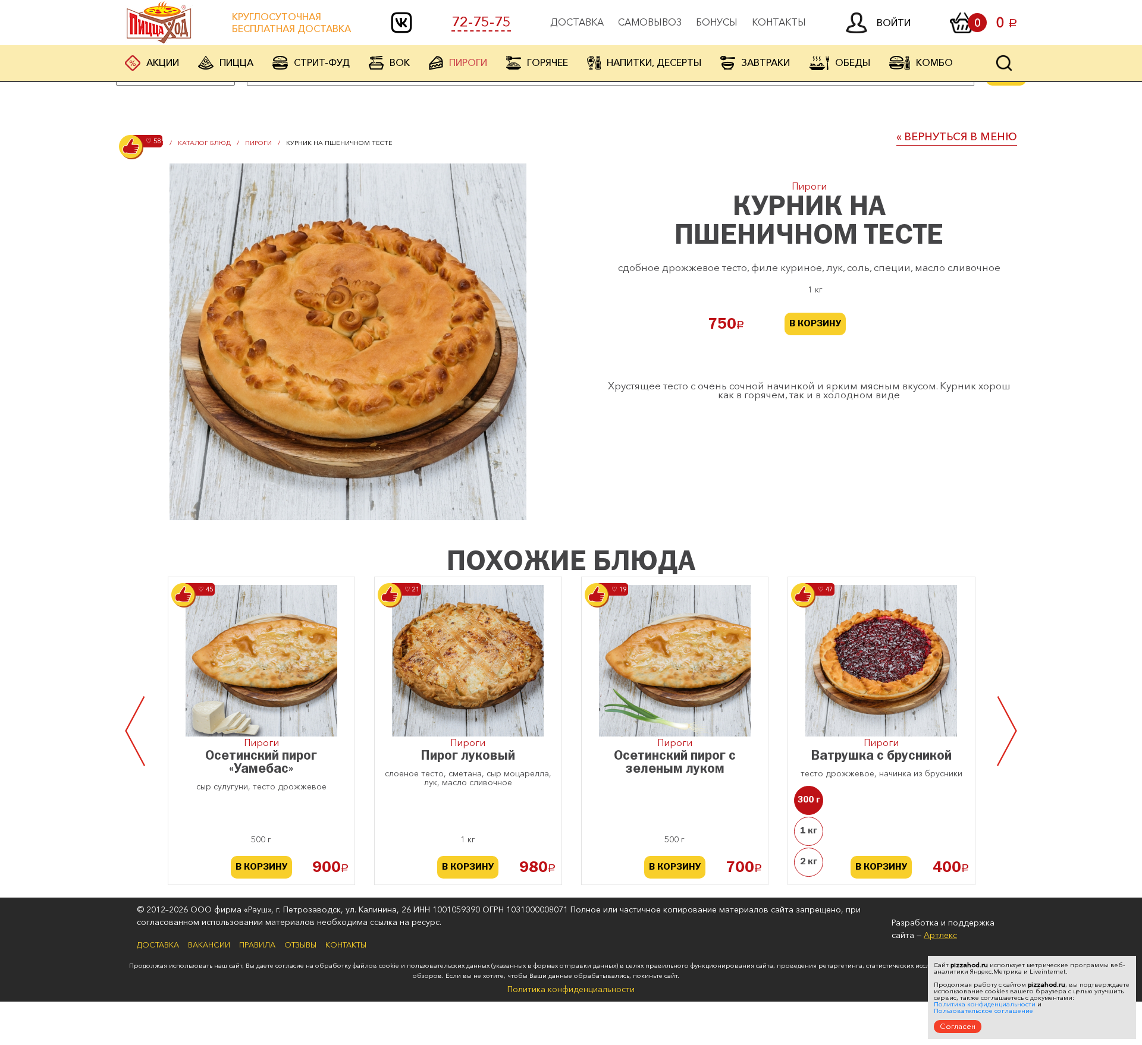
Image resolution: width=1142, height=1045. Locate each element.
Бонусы (717, 22)
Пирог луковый (468, 756)
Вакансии (209, 945)
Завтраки (765, 62)
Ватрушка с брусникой (881, 756)
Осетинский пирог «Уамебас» (261, 763)
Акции (162, 62)
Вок (400, 62)
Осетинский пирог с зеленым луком (675, 763)
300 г (809, 800)
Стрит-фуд (322, 62)
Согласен (957, 1026)
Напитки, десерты (654, 62)
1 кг (808, 831)
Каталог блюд (204, 143)
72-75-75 (481, 22)
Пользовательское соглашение (983, 1011)
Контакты (779, 22)
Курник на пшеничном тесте (339, 143)
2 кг (808, 861)
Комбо (934, 62)
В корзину (815, 324)
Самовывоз (650, 22)
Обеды (852, 62)
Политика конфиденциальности (571, 989)
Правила (257, 945)
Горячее (547, 62)
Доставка (577, 22)
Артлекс (940, 935)
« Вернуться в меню (956, 136)
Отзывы (300, 945)
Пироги (468, 62)
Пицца (236, 62)
